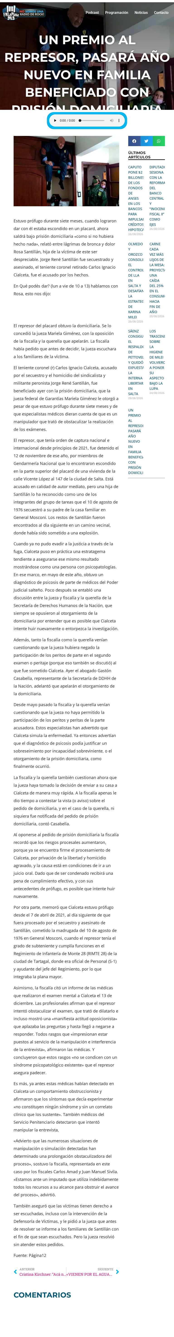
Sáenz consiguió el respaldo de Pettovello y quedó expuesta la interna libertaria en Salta (138, 362)
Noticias (141, 12)
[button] (134, 141)
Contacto (161, 12)
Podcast (92, 12)
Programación (116, 12)
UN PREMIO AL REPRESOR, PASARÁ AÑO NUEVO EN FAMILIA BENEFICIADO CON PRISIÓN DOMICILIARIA (139, 441)
